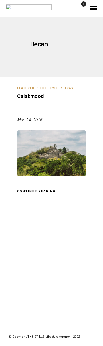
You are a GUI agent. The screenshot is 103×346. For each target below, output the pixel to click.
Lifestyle (49, 88)
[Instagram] (59, 328)
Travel (71, 88)
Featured (25, 88)
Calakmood (30, 96)
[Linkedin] (51, 328)
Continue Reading (36, 191)
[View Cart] (81, 8)
